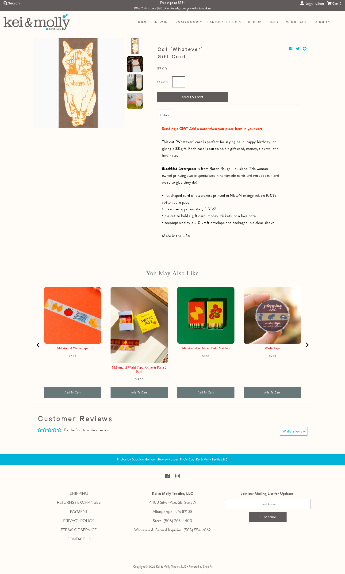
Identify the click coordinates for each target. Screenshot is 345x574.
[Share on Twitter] (298, 48)
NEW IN (161, 22)
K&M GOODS (187, 22)
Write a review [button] (293, 431)
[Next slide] (307, 345)
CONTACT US (79, 539)
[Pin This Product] (305, 48)
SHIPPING (79, 493)
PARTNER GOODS (223, 22)
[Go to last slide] (38, 345)
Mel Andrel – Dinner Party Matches (206, 348)
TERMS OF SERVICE (79, 530)
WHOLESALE (296, 22)
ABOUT (321, 22)
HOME (142, 22)
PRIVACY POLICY (78, 520)
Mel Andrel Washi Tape (72, 348)
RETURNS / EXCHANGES (79, 502)
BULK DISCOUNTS (262, 22)
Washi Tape (272, 348)
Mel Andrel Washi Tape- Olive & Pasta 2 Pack (139, 369)
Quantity (162, 82)
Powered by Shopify (200, 566)
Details (164, 115)
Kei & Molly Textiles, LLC (171, 566)
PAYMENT (79, 511)
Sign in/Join (314, 3)
